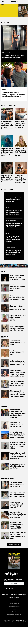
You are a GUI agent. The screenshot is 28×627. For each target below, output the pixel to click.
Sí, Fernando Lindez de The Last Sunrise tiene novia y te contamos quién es (14, 212)
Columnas (16, 597)
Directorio (14, 611)
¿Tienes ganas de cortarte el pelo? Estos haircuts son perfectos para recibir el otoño (17, 393)
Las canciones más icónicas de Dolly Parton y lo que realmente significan (21, 152)
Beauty (4, 337)
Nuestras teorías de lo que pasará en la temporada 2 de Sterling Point (7, 152)
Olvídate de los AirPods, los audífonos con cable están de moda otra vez (17, 515)
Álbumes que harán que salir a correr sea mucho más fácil (13, 56)
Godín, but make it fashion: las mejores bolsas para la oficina (17, 297)
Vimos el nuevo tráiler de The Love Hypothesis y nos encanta (7, 178)
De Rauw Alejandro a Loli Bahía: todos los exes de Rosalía (17, 466)
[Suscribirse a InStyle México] (14, 560)
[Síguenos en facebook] (4, 588)
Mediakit (14, 609)
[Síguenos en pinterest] (12, 588)
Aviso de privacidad (14, 603)
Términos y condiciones (14, 606)
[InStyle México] (14, 1)
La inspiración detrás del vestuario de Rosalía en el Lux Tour (17, 277)
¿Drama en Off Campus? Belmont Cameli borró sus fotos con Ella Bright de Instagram (13, 94)
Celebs (4, 89)
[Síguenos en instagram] (7, 588)
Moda (4, 272)
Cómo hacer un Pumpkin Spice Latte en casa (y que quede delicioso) (16, 505)
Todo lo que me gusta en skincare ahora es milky (16, 352)
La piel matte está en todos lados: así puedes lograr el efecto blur (17, 363)
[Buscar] (25, 1)
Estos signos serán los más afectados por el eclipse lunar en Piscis (14, 199)
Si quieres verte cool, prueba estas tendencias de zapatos (17, 308)
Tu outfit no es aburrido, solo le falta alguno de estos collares (17, 287)
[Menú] (2, 1)
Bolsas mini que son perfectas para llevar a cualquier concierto (17, 328)
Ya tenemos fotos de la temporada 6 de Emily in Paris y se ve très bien (20, 179)
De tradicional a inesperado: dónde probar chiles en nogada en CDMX (16, 525)
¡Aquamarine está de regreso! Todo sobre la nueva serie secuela (20, 125)
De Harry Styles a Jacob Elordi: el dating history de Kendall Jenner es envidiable (17, 435)
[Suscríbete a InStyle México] (14, 10)
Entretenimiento (11, 220)
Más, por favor (14, 544)
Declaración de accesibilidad (14, 614)
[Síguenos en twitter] (9, 588)
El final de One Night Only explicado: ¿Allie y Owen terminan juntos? (7, 125)
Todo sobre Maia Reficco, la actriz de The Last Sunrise (16, 424)
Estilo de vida (6, 52)
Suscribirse (14, 583)
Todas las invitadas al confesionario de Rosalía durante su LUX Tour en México (17, 455)
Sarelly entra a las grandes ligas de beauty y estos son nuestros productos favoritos (17, 373)
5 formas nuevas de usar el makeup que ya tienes (17, 342)
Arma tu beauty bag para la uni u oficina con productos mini (16, 383)
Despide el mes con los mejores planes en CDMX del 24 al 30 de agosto (17, 535)
